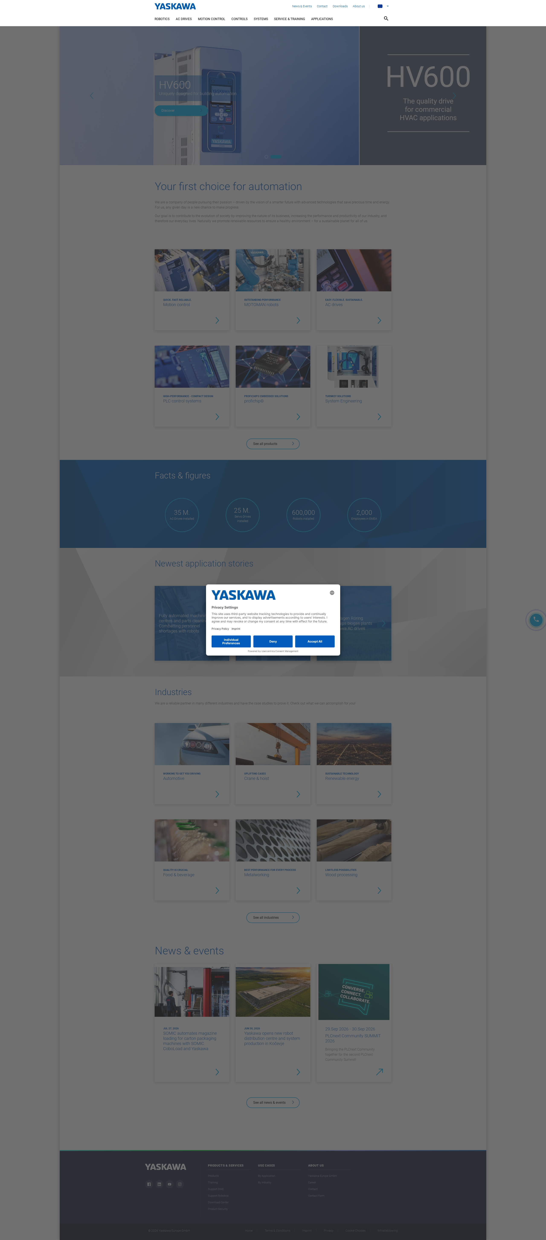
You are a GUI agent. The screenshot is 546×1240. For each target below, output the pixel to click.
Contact (322, 6)
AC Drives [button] (184, 19)
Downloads (340, 6)
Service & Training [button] (289, 19)
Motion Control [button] (211, 19)
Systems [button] (261, 19)
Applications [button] (322, 19)
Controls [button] (239, 19)
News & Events (302, 6)
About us (359, 6)
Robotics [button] (162, 19)
